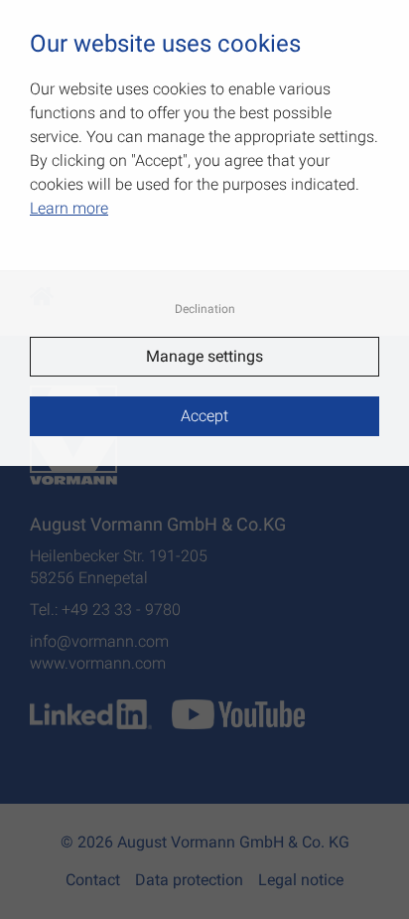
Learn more (69, 208)
